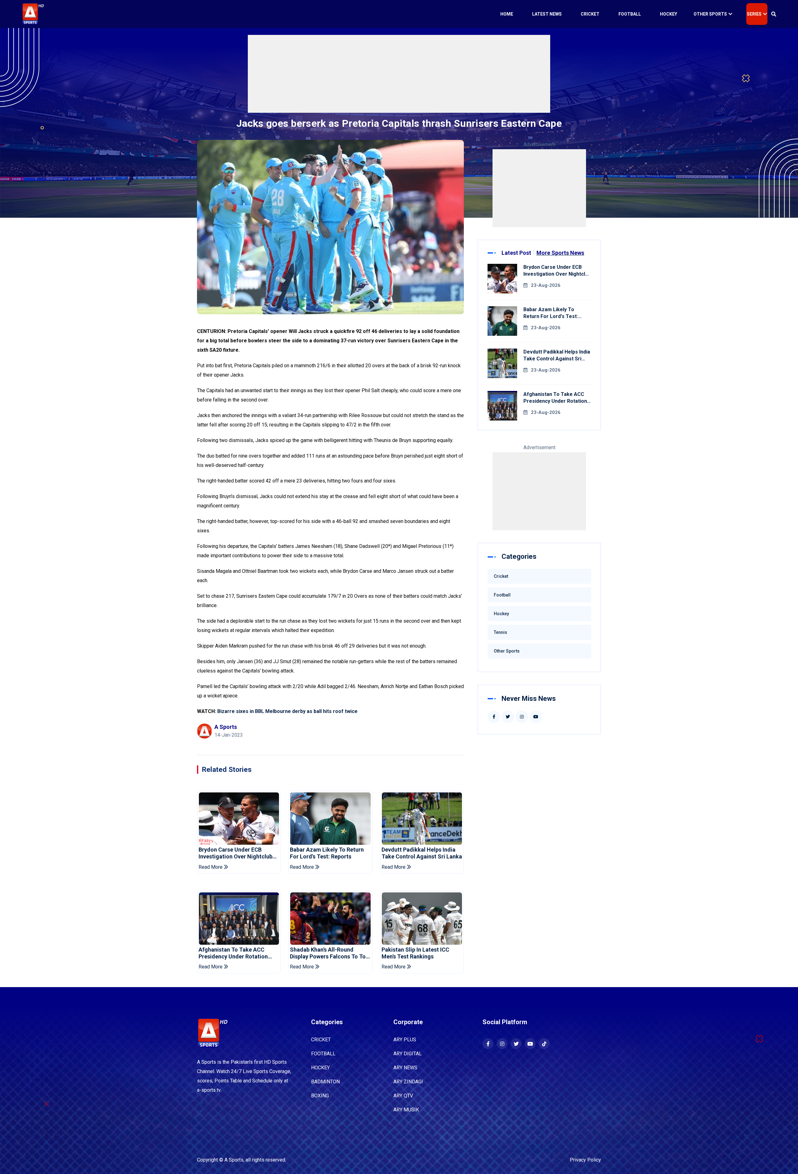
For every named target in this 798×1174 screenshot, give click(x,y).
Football (629, 14)
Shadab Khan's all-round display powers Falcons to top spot (329, 953)
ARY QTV (403, 1096)
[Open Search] (773, 14)
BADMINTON (325, 1082)
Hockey (668, 14)
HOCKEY (320, 1068)
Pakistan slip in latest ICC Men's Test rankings (415, 953)
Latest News (547, 14)
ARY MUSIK (406, 1110)
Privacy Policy (585, 1160)
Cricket (590, 14)
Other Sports (710, 14)
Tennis (500, 632)
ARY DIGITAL (407, 1054)
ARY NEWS (405, 1068)
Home (506, 14)
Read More (211, 867)
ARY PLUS (404, 1040)
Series (754, 14)
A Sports (233, 1160)
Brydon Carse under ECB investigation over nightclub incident (235, 853)
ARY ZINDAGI (408, 1082)
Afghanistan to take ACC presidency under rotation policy (233, 953)
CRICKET (321, 1040)
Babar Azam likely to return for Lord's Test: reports (327, 853)
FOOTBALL (323, 1054)
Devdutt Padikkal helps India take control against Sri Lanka (422, 853)
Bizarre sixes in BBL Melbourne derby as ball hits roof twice (287, 711)
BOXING (320, 1096)
